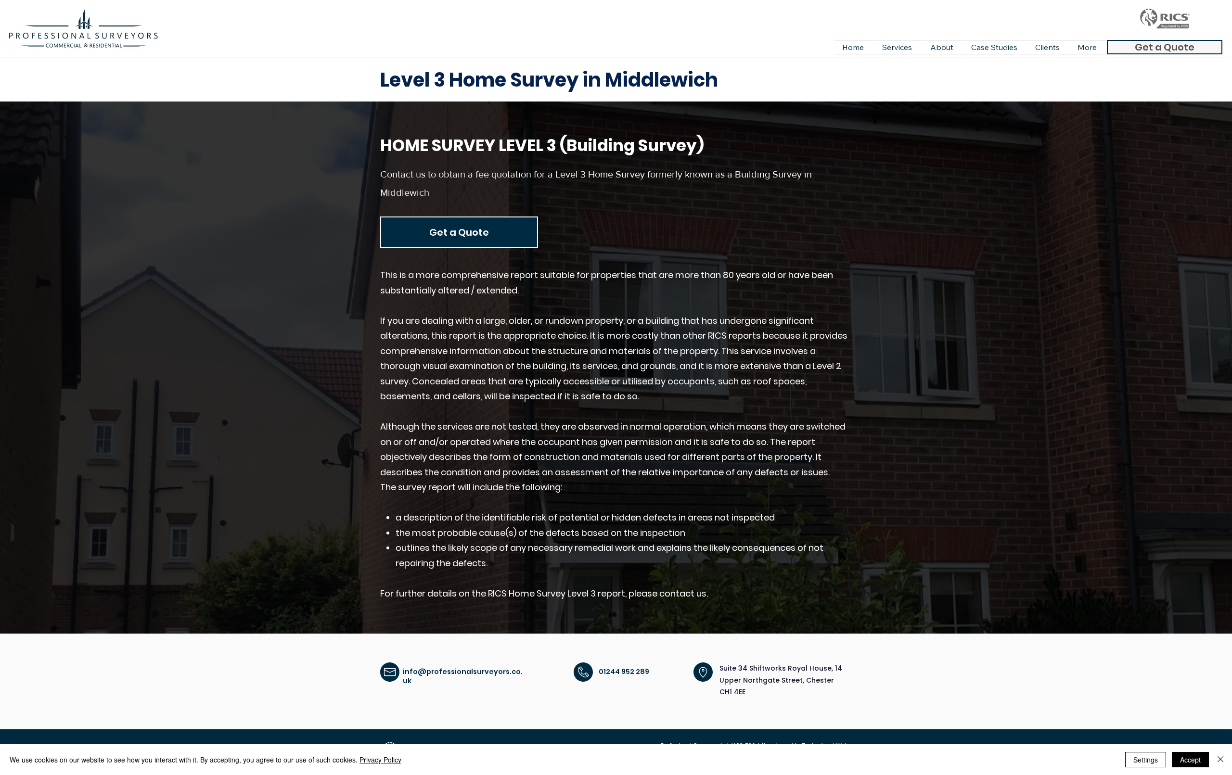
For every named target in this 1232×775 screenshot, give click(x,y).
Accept (1190, 759)
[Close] (1220, 759)
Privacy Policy (380, 759)
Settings (1145, 759)
